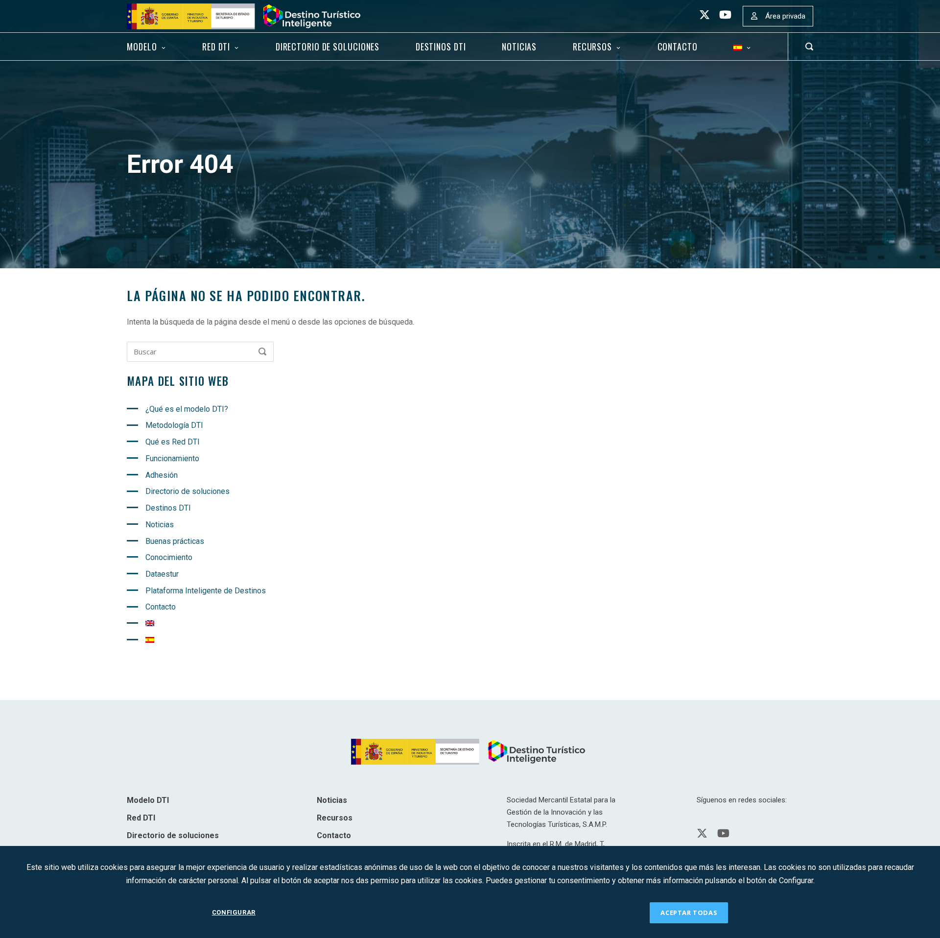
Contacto (678, 46)
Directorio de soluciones (327, 46)
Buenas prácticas (174, 541)
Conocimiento (168, 557)
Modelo (142, 46)
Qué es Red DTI (172, 441)
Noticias (519, 46)
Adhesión (161, 475)
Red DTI (216, 46)
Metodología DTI (174, 425)
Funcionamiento (172, 458)
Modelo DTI (148, 800)
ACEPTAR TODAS (688, 912)
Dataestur (162, 574)
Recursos (592, 46)
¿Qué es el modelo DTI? (186, 409)
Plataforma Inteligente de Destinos (205, 590)
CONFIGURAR (234, 912)
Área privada (785, 16)
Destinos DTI (441, 46)
